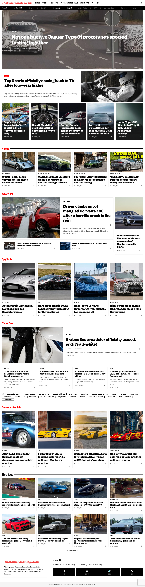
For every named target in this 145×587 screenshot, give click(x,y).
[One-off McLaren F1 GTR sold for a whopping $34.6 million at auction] (126, 430)
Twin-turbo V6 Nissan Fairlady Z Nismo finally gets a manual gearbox (125, 540)
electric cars (20, 397)
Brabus (68, 335)
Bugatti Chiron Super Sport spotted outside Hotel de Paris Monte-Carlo (88, 540)
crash (123, 394)
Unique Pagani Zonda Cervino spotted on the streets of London (15, 179)
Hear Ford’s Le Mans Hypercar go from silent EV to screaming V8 (90, 308)
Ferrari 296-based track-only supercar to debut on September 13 (18, 503)
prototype (5, 302)
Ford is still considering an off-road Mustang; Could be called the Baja (100, 129)
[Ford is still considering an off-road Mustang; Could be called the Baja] (100, 121)
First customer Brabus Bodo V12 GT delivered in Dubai (53, 372)
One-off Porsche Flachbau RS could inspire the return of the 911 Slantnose (72, 129)
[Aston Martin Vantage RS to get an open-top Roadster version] (18, 281)
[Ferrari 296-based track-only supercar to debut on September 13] (18, 488)
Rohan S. (16, 48)
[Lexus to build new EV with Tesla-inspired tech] (65, 246)
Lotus (76, 500)
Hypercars (77, 302)
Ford (3, 536)
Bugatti (43, 8)
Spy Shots (7, 259)
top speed (8, 399)
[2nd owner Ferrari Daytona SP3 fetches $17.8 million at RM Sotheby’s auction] (90, 430)
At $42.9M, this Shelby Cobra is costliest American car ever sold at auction (18, 458)
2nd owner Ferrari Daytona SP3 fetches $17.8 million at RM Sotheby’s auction (90, 457)
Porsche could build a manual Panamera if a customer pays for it (54, 503)
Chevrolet (67, 201)
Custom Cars (121, 232)
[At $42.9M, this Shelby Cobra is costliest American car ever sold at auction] (18, 430)
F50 (39, 451)
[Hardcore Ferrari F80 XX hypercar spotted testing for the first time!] (54, 281)
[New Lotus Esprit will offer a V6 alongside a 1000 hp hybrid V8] (90, 488)
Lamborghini (18, 8)
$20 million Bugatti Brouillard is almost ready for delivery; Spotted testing (90, 179)
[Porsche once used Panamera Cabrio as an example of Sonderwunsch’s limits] (129, 213)
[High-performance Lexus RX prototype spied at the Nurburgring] (126, 281)
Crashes (7, 397)
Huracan (32, 397)
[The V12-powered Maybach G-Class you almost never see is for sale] (9, 246)
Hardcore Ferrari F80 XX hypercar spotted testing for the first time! (53, 308)
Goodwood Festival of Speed (91, 397)
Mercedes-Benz (109, 8)
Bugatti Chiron (59, 394)
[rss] (132, 572)
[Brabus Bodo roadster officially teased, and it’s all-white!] (32, 345)
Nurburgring (114, 302)
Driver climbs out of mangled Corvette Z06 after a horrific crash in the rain (87, 213)
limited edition (125, 397)
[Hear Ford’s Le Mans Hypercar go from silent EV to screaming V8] (90, 281)
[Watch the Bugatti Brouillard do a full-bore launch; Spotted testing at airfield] (54, 162)
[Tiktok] (109, 572)
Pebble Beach (29, 394)
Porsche (124, 8)
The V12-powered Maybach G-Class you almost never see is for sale (34, 244)
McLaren (31, 8)
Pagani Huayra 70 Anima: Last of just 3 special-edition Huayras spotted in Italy (15, 128)
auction (84, 394)
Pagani (69, 8)
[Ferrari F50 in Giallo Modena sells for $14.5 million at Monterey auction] (54, 430)
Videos (5, 148)
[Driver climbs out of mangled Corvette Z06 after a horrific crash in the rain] (31, 217)
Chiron (114, 394)
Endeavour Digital (77, 584)
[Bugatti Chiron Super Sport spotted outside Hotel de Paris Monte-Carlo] (90, 524)
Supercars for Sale (11, 407)
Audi (134, 8)
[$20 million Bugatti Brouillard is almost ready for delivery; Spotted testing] (90, 162)
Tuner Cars (7, 323)
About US (57, 560)
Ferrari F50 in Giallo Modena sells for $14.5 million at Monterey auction (51, 458)
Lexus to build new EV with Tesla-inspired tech (89, 244)
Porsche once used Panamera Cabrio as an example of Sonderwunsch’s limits (128, 241)
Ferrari (4, 8)
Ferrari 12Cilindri (115, 174)
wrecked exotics (47, 397)
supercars (134, 394)
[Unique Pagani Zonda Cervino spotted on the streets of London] (18, 162)
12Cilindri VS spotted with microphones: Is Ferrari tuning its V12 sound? (124, 179)
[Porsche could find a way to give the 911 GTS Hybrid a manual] (54, 524)
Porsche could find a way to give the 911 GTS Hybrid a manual (53, 539)
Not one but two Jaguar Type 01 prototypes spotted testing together (69, 40)
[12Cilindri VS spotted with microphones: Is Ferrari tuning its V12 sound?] (126, 162)
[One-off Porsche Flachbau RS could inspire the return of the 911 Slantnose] (72, 121)
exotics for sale (13, 394)
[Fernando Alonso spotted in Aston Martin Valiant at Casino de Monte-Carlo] (126, 488)
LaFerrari (111, 397)
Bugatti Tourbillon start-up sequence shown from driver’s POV (43, 129)
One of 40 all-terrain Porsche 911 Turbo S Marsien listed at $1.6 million (90, 373)
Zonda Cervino (6, 174)
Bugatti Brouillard (44, 174)
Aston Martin (82, 8)
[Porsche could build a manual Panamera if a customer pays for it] (54, 488)
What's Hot (7, 193)
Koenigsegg (57, 8)
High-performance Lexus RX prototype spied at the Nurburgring (125, 308)
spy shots (62, 397)
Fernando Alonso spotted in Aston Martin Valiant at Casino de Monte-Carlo (126, 504)
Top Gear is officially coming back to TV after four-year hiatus (39, 83)
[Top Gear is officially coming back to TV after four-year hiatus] (112, 86)
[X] (141, 3)
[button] (98, 3)
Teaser (73, 397)
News (6, 76)
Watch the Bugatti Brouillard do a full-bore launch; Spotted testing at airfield (54, 179)
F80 (39, 302)
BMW (95, 8)
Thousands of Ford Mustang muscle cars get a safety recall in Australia (17, 540)
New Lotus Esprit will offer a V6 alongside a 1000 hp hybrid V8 (88, 503)
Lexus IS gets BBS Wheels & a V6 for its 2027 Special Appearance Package (129, 128)
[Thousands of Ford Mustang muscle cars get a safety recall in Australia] (18, 524)
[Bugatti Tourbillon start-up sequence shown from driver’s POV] (44, 121)
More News (7, 474)
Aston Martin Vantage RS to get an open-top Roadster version (17, 308)
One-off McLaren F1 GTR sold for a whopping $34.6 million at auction (125, 457)
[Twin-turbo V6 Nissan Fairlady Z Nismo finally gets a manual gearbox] (126, 524)
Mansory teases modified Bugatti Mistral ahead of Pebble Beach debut (124, 373)
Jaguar (14, 31)
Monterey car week (100, 394)
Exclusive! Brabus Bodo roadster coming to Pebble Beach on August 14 (16, 373)
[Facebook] (138, 3)
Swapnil (70, 349)
